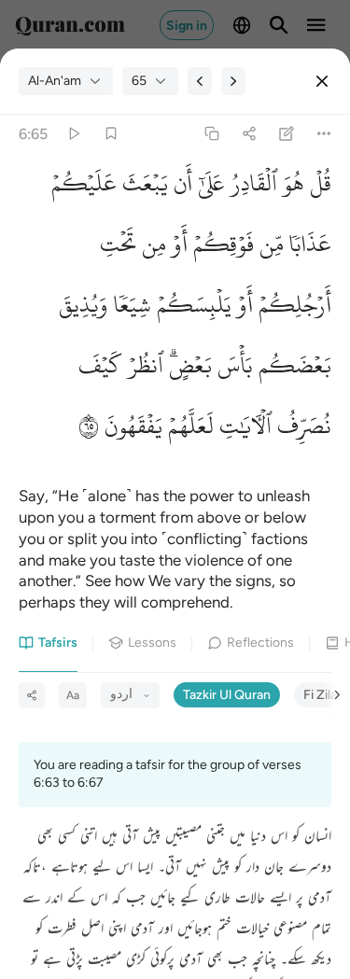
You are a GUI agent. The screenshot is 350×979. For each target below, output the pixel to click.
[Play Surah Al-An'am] (73, 134)
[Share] (248, 134)
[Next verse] (233, 81)
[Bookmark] (110, 134)
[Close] (322, 81)
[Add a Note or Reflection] (287, 134)
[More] (324, 134)
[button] (317, 188)
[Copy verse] (211, 134)
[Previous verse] (200, 81)
